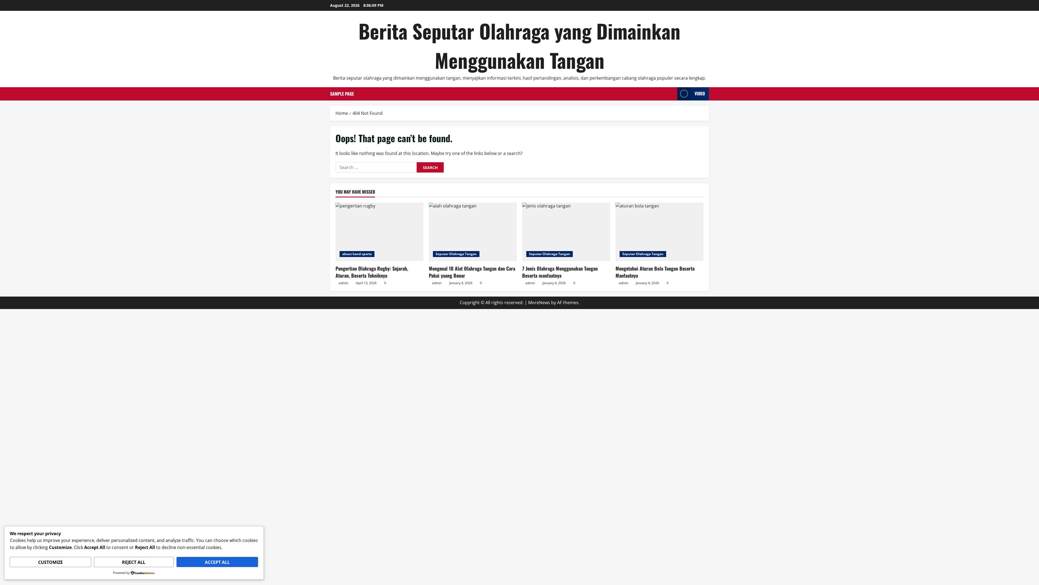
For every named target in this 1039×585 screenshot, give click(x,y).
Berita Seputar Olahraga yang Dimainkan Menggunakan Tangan (519, 45)
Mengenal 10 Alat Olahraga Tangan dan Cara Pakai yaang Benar (472, 272)
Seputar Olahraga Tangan (456, 254)
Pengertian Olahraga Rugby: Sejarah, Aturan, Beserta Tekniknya (372, 272)
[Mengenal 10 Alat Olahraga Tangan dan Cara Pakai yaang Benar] (473, 232)
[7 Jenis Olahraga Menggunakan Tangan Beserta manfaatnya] (566, 232)
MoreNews (539, 303)
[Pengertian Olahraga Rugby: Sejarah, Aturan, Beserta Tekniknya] (379, 232)
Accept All (217, 562)
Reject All (133, 562)
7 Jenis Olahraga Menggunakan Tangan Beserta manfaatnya (560, 272)
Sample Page (342, 93)
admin (343, 283)
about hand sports (357, 254)
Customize (50, 562)
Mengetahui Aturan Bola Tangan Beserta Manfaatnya (655, 272)
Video (700, 93)
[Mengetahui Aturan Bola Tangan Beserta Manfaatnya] (659, 232)
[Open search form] (671, 94)
